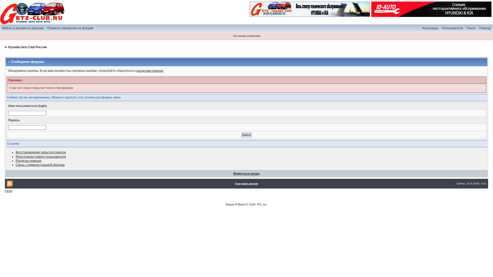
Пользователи (452, 28)
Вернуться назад (246, 173)
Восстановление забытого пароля (41, 152)
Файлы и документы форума (23, 28)
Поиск (471, 28)
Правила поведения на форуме (70, 28)
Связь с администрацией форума (40, 165)
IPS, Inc (262, 204)
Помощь (485, 28)
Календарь (430, 28)
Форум (230, 204)
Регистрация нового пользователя (41, 157)
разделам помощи (149, 71)
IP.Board (240, 204)
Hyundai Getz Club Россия (27, 47)
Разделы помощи (28, 161)
